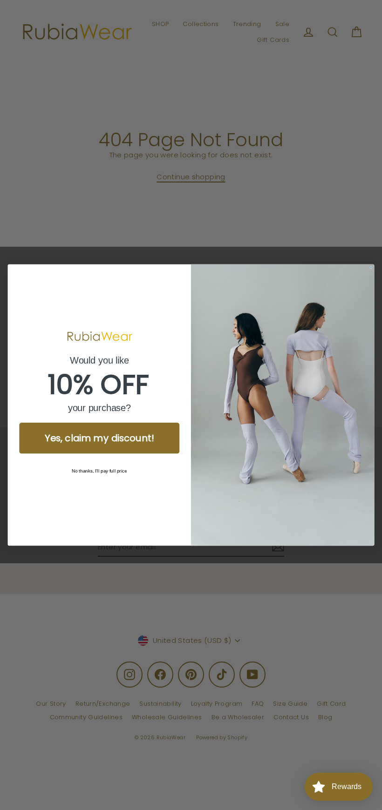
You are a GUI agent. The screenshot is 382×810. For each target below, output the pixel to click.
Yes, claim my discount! (99, 438)
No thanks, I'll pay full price (99, 471)
